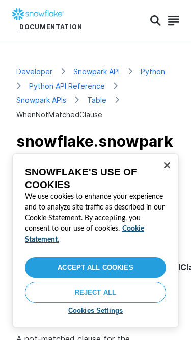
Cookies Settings (95, 311)
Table (96, 100)
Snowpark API (96, 71)
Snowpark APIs (41, 100)
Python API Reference (67, 86)
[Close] (167, 165)
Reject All (95, 292)
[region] (95, 240)
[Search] (155, 21)
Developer (34, 71)
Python (153, 71)
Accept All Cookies (95, 267)
